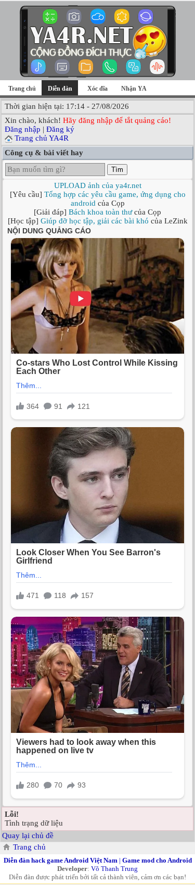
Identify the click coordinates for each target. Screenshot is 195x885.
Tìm (117, 169)
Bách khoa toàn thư (100, 212)
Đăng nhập (23, 129)
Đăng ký (60, 129)
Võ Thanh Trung (114, 868)
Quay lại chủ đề (28, 835)
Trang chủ (22, 88)
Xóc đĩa (97, 88)
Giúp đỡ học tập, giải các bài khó (95, 221)
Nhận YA (134, 88)
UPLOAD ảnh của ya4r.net (97, 185)
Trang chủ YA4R (42, 138)
